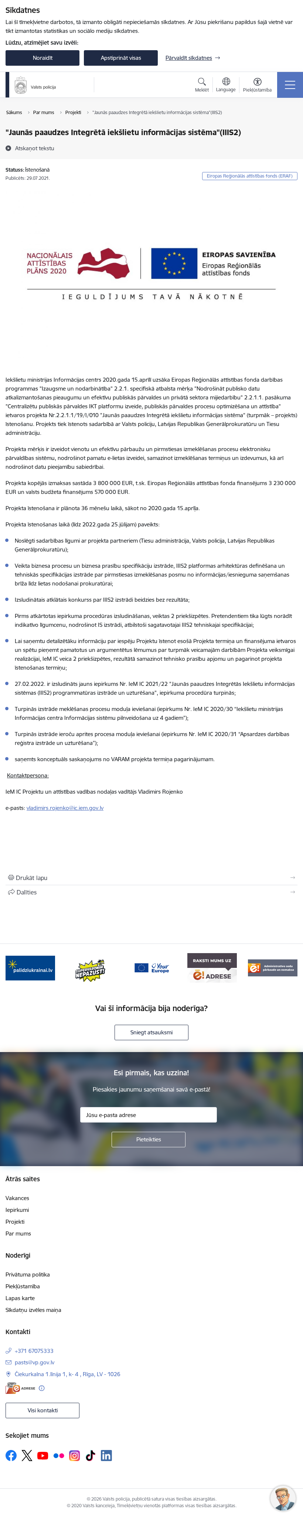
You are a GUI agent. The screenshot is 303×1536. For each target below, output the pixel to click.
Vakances (17, 1198)
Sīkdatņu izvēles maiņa (33, 1309)
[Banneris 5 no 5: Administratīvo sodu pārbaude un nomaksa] (272, 967)
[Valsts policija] (35, 85)
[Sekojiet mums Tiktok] (90, 1455)
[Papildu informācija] (41, 1388)
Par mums (18, 1233)
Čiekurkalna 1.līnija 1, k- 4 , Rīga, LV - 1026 (67, 1374)
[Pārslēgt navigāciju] (290, 85)
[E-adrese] (20, 1388)
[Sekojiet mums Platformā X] (27, 1455)
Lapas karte (20, 1298)
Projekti (15, 1221)
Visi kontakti (43, 1410)
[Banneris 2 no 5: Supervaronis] (90, 967)
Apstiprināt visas (121, 57)
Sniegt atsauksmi (151, 1032)
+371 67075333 (34, 1350)
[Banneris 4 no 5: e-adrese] (211, 967)
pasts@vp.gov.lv (34, 1362)
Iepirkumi (17, 1209)
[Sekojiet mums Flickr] (58, 1455)
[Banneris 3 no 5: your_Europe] (151, 967)
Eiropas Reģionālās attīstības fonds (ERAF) (250, 176)
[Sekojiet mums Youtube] (42, 1455)
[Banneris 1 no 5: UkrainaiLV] (30, 967)
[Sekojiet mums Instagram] (74, 1455)
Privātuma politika (28, 1274)
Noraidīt (42, 57)
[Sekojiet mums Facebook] (11, 1455)
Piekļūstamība (23, 1286)
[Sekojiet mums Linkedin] (106, 1455)
